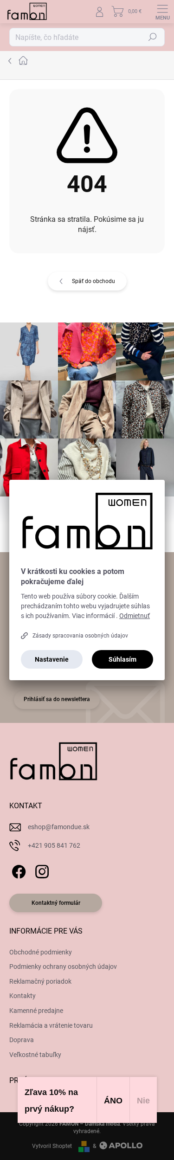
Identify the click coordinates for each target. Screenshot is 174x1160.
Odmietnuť (134, 615)
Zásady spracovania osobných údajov (80, 635)
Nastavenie (52, 659)
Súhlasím (122, 659)
